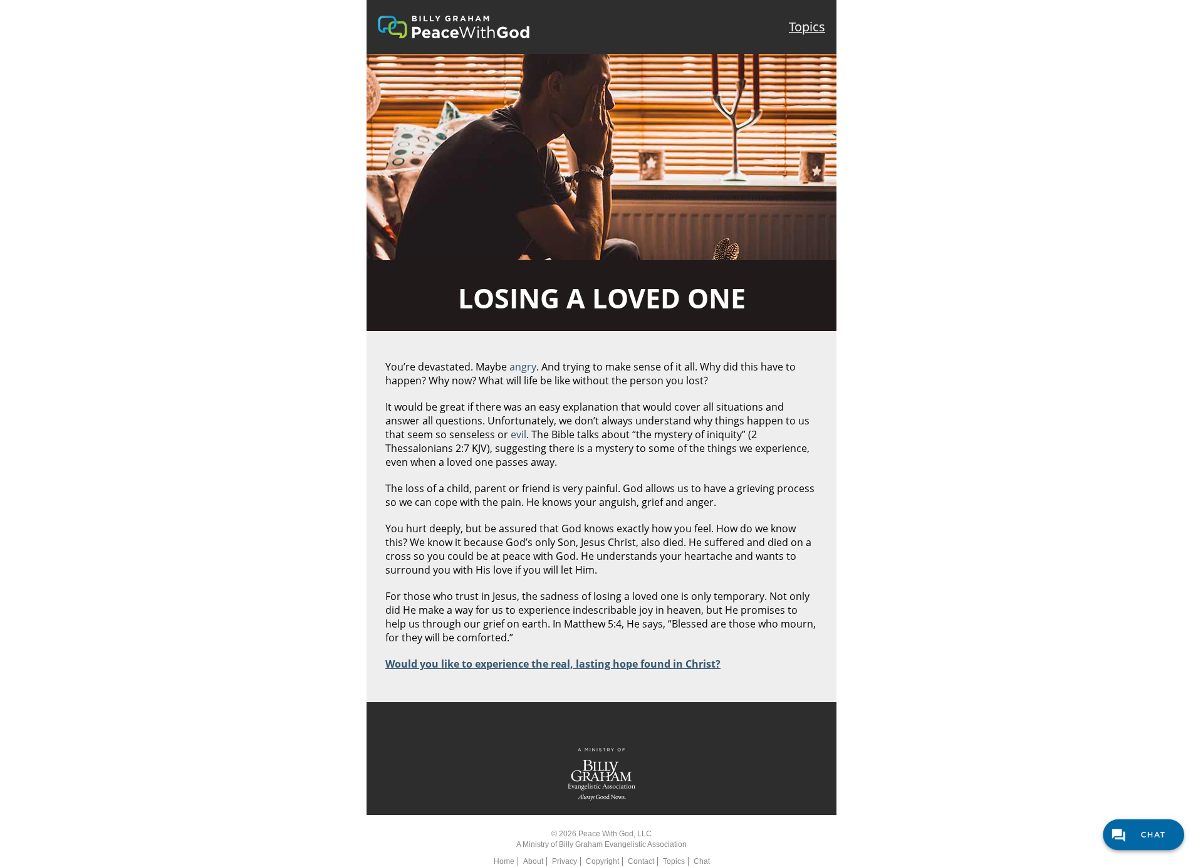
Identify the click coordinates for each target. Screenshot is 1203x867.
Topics (807, 26)
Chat (702, 861)
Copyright (602, 861)
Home (504, 861)
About (533, 861)
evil (518, 434)
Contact (641, 861)
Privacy (564, 861)
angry (522, 367)
